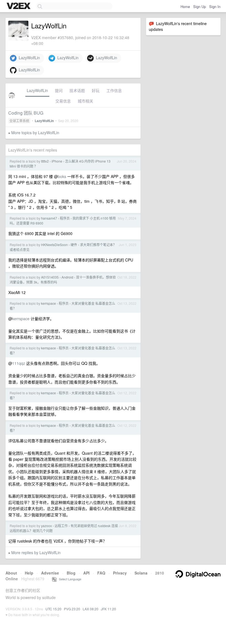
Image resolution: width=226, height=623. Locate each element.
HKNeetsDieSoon (54, 244)
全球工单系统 (19, 120)
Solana (140, 573)
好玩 (95, 90)
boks (62, 176)
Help (29, 573)
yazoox (46, 525)
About (11, 573)
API (86, 573)
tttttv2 (45, 161)
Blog (71, 573)
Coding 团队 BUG (25, 113)
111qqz (18, 363)
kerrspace (48, 303)
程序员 (65, 218)
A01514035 (50, 277)
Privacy (120, 573)
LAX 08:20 (90, 608)
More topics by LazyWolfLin (35, 132)
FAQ (101, 573)
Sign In (214, 6)
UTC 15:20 (53, 608)
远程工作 (61, 525)
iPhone (57, 161)
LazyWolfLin (28, 57)
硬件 (74, 244)
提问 (59, 90)
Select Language (69, 579)
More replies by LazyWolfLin (36, 552)
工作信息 (114, 90)
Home (185, 6)
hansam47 (49, 218)
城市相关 (85, 101)
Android (67, 277)
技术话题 (77, 90)
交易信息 (63, 101)
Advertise (50, 573)
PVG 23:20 (72, 608)
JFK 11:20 (108, 608)
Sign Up (199, 6)
